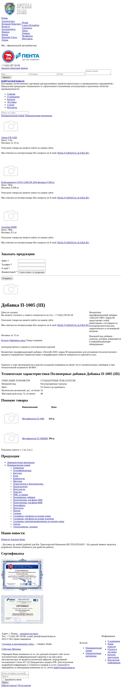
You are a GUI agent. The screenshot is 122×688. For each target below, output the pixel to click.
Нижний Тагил (9, 37)
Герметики (18, 468)
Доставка (12, 102)
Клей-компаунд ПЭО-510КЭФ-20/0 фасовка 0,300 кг (28, 182)
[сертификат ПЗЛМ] (22, 590)
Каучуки (17, 473)
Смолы (16, 524)
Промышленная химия (18, 465)
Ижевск (6, 32)
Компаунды (19, 478)
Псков (25, 22)
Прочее (17, 510)
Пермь (4, 18)
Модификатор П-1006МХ (35, 438)
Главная (11, 94)
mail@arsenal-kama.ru (12, 81)
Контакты (12, 107)
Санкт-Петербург (30, 25)
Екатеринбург (9, 29)
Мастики (17, 481)
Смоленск (27, 28)
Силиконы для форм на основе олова (32, 516)
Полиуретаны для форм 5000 (27, 500)
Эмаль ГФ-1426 (9, 137)
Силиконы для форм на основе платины (33, 518)
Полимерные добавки (24, 497)
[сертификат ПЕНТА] (22, 623)
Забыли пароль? (9, 685)
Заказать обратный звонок (14, 68)
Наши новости (112, 645)
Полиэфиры (19, 505)
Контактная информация (114, 661)
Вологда (6, 26)
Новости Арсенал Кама (13, 539)
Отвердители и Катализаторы (28, 484)
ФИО (5, 261)
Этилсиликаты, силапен (25, 526)
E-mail (6, 268)
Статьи (10, 104)
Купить (5, 340)
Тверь (25, 30)
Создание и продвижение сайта (18, 644)
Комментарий (9, 272)
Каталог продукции (113, 656)
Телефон (7, 264)
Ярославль (27, 38)
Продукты (18, 508)
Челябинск (27, 36)
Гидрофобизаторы (22, 470)
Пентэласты (19, 489)
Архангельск (8, 21)
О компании (13, 96)
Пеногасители (20, 486)
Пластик (17, 492)
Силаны (17, 513)
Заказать (6, 77)
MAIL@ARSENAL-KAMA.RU (73, 153)
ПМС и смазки (20, 494)
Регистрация (24, 685)
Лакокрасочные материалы (21, 462)
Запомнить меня (12, 679)
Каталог (11, 99)
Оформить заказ (17, 340)
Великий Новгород (11, 24)
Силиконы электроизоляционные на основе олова (38, 521)
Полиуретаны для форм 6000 (27, 502)
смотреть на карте (29, 633)
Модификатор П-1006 (33, 418)
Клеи (15, 476)
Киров (5, 34)
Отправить (7, 278)
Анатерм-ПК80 (9, 227)
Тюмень (26, 33)
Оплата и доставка (112, 650)
